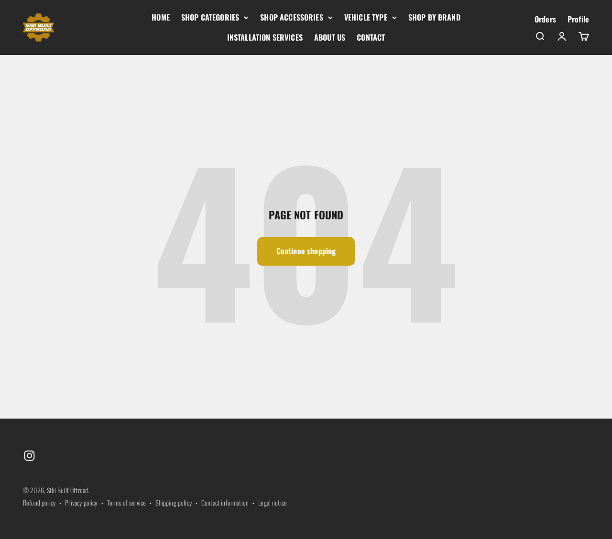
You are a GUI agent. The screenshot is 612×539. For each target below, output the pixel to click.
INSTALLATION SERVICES (265, 37)
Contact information (225, 502)
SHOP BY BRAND (434, 17)
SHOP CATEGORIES (210, 17)
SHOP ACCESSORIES (291, 17)
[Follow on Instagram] (29, 455)
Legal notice (272, 502)
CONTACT (371, 37)
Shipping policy (173, 502)
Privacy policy (81, 502)
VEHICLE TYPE (365, 17)
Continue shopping (306, 251)
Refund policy (39, 502)
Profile (578, 19)
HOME (161, 17)
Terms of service (126, 502)
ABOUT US (329, 37)
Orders (545, 19)
